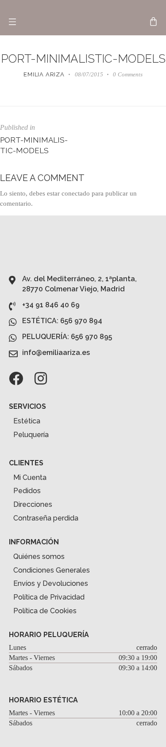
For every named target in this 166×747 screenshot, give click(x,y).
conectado (76, 193)
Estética (26, 421)
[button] (12, 22)
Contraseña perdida (45, 518)
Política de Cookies (45, 611)
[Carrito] (153, 21)
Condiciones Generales (51, 570)
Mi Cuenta (29, 477)
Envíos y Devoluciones (50, 583)
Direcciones (32, 504)
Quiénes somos (39, 556)
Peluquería (31, 434)
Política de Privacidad (49, 597)
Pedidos (27, 491)
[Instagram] (41, 378)
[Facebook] (16, 378)
